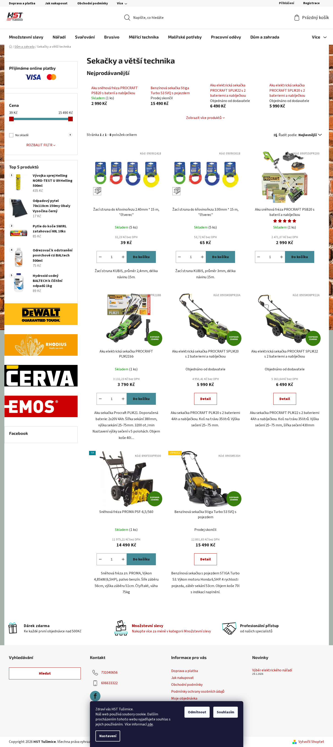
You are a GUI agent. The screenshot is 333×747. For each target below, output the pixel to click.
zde (150, 724)
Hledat (45, 673)
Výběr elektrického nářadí (272, 670)
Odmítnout (197, 712)
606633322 (109, 683)
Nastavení (107, 736)
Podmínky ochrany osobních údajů (197, 691)
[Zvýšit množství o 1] (123, 257)
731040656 (109, 672)
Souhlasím (225, 712)
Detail (205, 398)
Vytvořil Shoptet (311, 741)
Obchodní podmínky (92, 3)
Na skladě (43, 135)
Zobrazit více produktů (204, 117)
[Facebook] (95, 696)
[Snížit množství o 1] (100, 257)
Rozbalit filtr (39, 145)
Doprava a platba (22, 3)
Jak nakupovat (56, 3)
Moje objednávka (184, 698)
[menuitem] (26, 37)
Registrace (311, 3)
